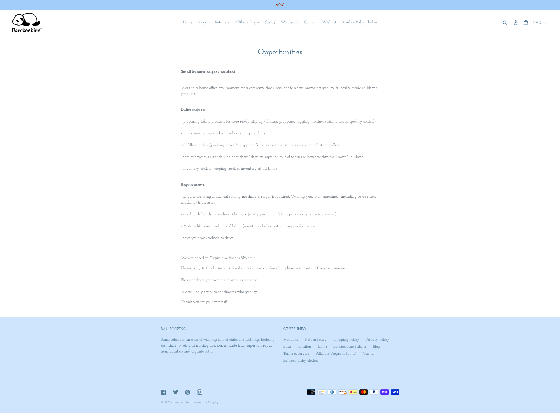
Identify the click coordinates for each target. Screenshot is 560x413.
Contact (369, 354)
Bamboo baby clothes (300, 361)
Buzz (287, 347)
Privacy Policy (377, 340)
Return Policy (316, 340)
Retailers (305, 347)
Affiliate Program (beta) (336, 354)
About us (291, 340)
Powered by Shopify (205, 402)
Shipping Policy (346, 340)
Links (322, 347)
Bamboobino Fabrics (349, 347)
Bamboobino (181, 402)
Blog (376, 347)
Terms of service (296, 354)
